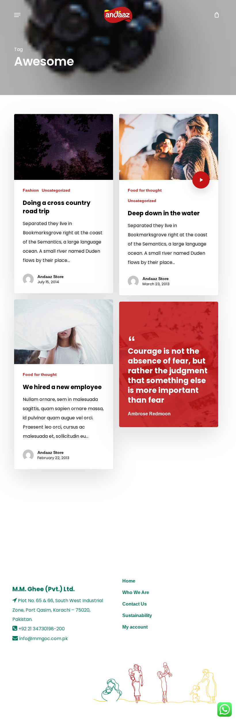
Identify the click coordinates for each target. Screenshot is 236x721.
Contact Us (134, 604)
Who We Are (135, 592)
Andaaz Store (50, 276)
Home (128, 581)
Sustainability (137, 615)
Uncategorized (56, 190)
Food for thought (145, 190)
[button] (17, 15)
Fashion (31, 190)
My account (135, 627)
